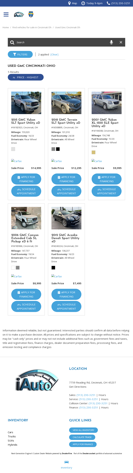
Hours (102, 395)
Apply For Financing (27, 179)
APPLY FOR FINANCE (83, 444)
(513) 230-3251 (86, 395)
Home (6, 27)
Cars (10, 432)
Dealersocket (89, 453)
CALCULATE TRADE (82, 437)
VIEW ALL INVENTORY (83, 430)
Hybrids (12, 444)
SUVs (11, 440)
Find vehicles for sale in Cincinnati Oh (32, 27)
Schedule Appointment (26, 191)
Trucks (12, 436)
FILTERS (22, 54)
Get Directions (77, 386)
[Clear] (54, 54)
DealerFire (67, 453)
